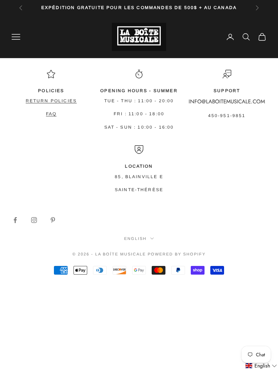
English (135, 238)
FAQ (51, 113)
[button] (261, 366)
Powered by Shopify (177, 254)
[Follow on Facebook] (15, 220)
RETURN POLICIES (51, 100)
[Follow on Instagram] (34, 220)
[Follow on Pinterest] (52, 220)
